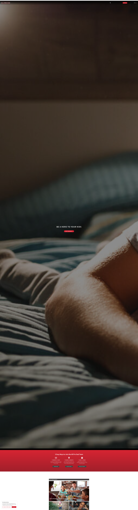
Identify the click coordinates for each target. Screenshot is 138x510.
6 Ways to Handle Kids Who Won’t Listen (57, 509)
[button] (110, 2)
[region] (9, 505)
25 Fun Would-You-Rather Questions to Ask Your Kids (63, 498)
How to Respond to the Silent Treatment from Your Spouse (79, 509)
